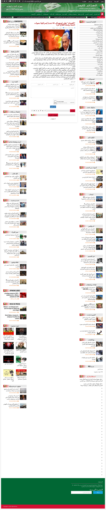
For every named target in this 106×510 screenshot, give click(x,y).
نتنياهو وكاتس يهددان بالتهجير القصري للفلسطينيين (11, 404)
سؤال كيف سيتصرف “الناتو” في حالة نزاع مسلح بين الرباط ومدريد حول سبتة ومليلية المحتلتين (11, 252)
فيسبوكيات (45, 14)
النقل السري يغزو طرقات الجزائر (88, 358)
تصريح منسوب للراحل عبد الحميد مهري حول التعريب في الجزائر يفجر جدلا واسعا (88, 260)
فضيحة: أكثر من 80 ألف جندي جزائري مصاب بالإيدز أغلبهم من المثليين (11, 42)
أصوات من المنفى (98, 42)
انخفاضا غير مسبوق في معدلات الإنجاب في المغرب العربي (88, 98)
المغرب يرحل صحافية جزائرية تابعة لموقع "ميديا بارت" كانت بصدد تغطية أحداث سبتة (87, 111)
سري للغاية (58, 14)
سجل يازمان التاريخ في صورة (87, 324)
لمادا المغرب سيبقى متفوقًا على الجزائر (21, 365)
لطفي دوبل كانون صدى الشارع (21, 351)
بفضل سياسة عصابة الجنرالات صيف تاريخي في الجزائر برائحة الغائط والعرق (12, 25)
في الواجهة (100, 60)
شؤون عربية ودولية (57, 27)
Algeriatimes (14, 506)
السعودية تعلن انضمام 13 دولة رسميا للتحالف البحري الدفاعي (12, 94)
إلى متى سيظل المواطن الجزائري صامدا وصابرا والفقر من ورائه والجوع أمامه (11, 34)
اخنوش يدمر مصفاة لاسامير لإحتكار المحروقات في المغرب (21, 338)
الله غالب (52, 14)
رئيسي (102, 1)
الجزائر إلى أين (9, 364)
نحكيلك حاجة (99, 75)
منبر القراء (100, 73)
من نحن (90, 1)
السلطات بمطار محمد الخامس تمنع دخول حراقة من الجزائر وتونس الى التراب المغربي (51, 17)
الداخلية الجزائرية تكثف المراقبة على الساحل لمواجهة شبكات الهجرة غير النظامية (11, 132)
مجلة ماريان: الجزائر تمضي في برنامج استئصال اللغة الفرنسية (88, 90)
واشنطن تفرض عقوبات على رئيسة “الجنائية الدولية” (11, 183)
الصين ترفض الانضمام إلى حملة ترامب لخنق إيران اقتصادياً (12, 156)
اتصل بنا (84, 1)
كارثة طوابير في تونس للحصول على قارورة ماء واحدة (9, 351)
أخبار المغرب (99, 33)
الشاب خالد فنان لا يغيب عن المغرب (11, 265)
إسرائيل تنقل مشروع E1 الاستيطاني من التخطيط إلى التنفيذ (12, 164)
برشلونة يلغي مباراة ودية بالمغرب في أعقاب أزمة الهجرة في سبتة (11, 102)
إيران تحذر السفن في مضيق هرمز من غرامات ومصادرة (11, 389)
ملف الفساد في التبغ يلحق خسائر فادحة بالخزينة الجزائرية (87, 268)
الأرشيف (33, 14)
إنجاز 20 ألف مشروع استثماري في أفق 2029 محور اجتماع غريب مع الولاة (88, 305)
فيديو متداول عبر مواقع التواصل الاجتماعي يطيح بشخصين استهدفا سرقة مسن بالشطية (11, 205)
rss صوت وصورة (98, 372)
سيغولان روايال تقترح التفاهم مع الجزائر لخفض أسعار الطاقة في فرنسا (87, 158)
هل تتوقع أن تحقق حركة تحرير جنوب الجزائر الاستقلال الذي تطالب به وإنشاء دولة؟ (91, 384)
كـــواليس (39, 14)
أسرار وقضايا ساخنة (97, 41)
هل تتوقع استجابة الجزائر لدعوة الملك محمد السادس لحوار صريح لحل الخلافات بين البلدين (91, 380)
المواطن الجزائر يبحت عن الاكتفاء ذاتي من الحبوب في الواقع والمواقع (88, 297)
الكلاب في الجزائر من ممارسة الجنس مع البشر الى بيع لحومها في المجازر (11, 72)
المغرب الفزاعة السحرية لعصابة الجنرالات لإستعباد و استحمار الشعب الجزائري (12, 64)
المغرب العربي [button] (89, 14)
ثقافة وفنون (100, 51)
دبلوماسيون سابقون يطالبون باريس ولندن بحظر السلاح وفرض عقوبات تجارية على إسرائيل (11, 147)
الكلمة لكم (100, 46)
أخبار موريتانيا (99, 39)
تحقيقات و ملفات (72, 14)
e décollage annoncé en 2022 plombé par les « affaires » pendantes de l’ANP (11, 295)
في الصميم (100, 59)
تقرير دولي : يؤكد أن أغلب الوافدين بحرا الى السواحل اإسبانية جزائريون (88, 128)
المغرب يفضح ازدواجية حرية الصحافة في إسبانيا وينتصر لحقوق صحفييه (11, 243)
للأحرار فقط (81, 14)
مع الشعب (100, 71)
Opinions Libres (98, 24)
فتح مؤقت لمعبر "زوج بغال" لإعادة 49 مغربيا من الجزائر (20, 17)
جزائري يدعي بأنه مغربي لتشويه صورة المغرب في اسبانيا (8, 337)
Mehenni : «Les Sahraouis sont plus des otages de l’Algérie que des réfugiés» (11, 308)
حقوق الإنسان (99, 55)
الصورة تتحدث (99, 44)
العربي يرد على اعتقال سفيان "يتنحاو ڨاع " (8, 379)
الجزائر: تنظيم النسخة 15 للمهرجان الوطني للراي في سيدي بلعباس (12, 281)
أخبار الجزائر (97, 14)
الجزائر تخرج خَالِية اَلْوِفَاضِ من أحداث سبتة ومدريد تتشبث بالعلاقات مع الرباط (87, 230)
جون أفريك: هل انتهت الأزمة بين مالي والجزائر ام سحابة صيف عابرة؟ (87, 275)
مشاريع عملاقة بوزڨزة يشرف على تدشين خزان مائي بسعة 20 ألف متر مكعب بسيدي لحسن (87, 149)
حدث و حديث (99, 53)
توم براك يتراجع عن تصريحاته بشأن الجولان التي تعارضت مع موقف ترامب (12, 397)
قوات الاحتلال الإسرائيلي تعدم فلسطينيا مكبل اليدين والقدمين (88, 344)
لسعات (101, 66)
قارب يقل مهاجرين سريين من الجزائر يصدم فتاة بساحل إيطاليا (88, 120)
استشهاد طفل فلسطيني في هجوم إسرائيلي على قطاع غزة (87, 351)
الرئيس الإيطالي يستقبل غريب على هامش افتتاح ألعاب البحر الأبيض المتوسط (11, 86)
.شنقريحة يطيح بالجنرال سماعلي (21, 378)
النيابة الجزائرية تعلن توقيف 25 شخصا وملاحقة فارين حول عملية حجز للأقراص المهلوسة (88, 17)
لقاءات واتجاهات (98, 68)
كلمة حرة (64, 14)
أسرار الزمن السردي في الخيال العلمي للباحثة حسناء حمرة (12, 273)
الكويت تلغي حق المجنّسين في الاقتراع (11, 177)
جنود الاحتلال (64, 59)
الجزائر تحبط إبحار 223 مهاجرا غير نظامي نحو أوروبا (88, 198)
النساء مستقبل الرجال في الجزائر (12, 235)
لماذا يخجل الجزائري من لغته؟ (88, 178)
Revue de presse (98, 30)
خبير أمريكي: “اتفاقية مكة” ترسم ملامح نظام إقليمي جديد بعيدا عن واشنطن (11, 191)
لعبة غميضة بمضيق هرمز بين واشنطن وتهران (87, 331)
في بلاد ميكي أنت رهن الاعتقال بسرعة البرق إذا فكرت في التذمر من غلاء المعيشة (11, 55)
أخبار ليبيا (100, 37)
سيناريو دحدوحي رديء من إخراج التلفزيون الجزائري (88, 171)
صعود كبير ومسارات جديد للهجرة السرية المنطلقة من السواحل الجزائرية (88, 238)
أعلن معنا (96, 1)
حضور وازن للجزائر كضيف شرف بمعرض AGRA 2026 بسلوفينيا (88, 289)
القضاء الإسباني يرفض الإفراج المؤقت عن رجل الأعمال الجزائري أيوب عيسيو (88, 247)
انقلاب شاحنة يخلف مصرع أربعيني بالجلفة (88, 141)
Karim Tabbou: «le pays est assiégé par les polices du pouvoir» (12, 316)
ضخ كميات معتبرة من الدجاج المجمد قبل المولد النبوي (11, 115)
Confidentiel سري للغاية (96, 28)
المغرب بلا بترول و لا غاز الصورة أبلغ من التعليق (88, 318)
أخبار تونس (100, 35)
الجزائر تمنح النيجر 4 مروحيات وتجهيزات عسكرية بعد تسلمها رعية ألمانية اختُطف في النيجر (87, 206)
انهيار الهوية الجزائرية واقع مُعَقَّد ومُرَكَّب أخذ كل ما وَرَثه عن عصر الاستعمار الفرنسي (87, 185)
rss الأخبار (100, 369)
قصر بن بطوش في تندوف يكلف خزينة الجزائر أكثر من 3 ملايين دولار (12, 223)
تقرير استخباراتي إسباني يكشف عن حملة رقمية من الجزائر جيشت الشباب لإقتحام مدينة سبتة (87, 216)
